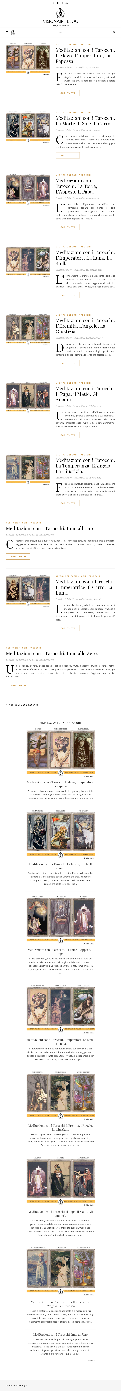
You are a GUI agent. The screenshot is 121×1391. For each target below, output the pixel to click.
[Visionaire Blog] (60, 16)
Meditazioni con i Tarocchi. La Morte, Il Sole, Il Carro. (85, 121)
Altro (59, 576)
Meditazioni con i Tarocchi (73, 44)
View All (91, 1360)
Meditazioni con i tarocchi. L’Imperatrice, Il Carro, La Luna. (85, 587)
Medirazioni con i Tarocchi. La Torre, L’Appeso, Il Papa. (76, 186)
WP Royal (22, 1385)
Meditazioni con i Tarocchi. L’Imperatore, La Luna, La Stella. (85, 257)
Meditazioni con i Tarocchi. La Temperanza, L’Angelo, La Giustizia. (85, 465)
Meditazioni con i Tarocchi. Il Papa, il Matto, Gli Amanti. (85, 394)
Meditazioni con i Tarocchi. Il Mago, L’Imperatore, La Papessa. (85, 55)
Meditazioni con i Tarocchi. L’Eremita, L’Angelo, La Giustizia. (85, 325)
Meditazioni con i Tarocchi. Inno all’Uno (49, 528)
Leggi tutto (67, 93)
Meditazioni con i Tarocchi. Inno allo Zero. (52, 653)
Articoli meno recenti (23, 704)
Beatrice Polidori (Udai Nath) (70, 67)
